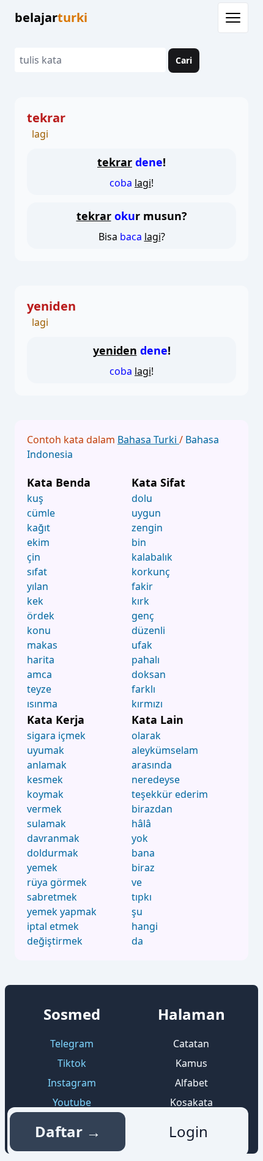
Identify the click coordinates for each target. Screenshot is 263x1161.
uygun (146, 513)
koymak (45, 794)
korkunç (151, 571)
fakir (142, 586)
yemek (42, 867)
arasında (152, 765)
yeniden (51, 306)
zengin (147, 527)
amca (39, 674)
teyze (39, 689)
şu (137, 911)
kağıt (38, 527)
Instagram (72, 1082)
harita (40, 659)
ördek (40, 615)
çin (33, 557)
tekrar (46, 117)
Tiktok (71, 1063)
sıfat (37, 571)
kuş (35, 498)
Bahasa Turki (148, 439)
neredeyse (156, 779)
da (137, 941)
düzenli (148, 630)
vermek (44, 809)
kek (35, 601)
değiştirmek (55, 941)
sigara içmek (56, 735)
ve (137, 882)
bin (139, 542)
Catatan (191, 1043)
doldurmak (52, 853)
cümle (41, 513)
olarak (146, 735)
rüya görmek (57, 882)
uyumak (45, 750)
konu (39, 630)
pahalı (146, 659)
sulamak (46, 823)
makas (42, 645)
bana (143, 853)
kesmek (45, 779)
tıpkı (142, 897)
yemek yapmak (62, 911)
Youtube (72, 1102)
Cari (184, 60)
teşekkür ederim (170, 794)
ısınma (42, 703)
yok (140, 838)
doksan (149, 674)
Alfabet (191, 1082)
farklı (143, 689)
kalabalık (152, 557)
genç (143, 615)
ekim (38, 542)
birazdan (152, 809)
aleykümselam (165, 750)
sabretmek (52, 897)
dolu (142, 498)
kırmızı (147, 703)
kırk (140, 601)
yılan (37, 586)
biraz (143, 867)
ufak (142, 645)
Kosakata (191, 1102)
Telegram (72, 1043)
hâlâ (141, 823)
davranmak (53, 838)
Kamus (191, 1063)
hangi (145, 926)
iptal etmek (53, 926)
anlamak (47, 765)
